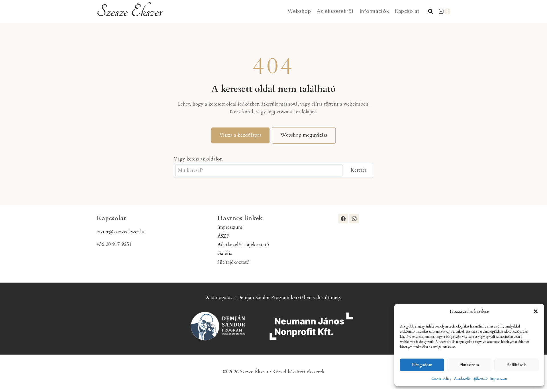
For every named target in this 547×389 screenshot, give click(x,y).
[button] (535, 311)
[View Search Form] (430, 11)
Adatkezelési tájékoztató (470, 378)
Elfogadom (422, 365)
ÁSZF (223, 236)
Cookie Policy (441, 378)
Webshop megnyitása (303, 135)
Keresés (358, 170)
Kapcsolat (407, 11)
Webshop (299, 11)
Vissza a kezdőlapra (240, 135)
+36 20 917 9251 (114, 244)
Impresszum (498, 378)
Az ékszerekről (335, 11)
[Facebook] (343, 218)
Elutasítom (469, 365)
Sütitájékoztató (233, 262)
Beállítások (516, 365)
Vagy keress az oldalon (198, 159)
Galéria (224, 253)
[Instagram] (354, 218)
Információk (374, 11)
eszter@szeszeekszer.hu (121, 232)
